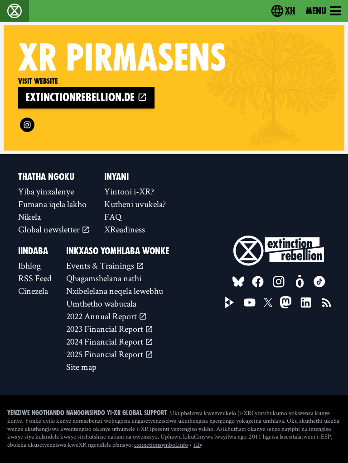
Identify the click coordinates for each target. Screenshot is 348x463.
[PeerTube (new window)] (229, 302)
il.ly (197, 444)
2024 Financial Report (105, 341)
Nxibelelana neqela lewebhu (114, 291)
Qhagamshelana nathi (103, 278)
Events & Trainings (101, 265)
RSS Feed (35, 278)
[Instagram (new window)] (27, 125)
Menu (316, 10)
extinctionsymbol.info (161, 444)
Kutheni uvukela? (135, 204)
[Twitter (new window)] (268, 302)
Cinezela (33, 291)
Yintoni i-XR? (129, 191)
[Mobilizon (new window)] (299, 281)
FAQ (112, 216)
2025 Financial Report (105, 354)
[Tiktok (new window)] (319, 281)
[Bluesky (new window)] (238, 281)
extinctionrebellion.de (81, 97)
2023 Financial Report (105, 329)
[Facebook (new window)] (257, 281)
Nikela (29, 216)
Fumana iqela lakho (52, 204)
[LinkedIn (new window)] (305, 302)
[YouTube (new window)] (249, 302)
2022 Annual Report (102, 316)
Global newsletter (50, 229)
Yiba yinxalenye (46, 191)
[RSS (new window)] (326, 302)
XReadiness (124, 229)
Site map (81, 367)
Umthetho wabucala (101, 303)
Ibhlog (29, 265)
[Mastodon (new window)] (285, 302)
